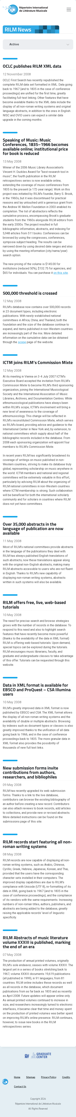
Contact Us (20, 1086)
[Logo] (25, 9)
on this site (60, 273)
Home (17, 1077)
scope (22, 342)
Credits (66, 1077)
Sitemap (30, 1077)
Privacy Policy (48, 1077)
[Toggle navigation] (69, 9)
